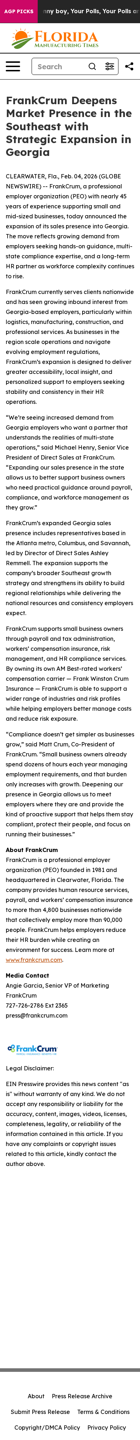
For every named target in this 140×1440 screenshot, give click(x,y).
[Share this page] (129, 66)
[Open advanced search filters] (109, 66)
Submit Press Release (40, 1411)
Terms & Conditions (103, 1411)
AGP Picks (18, 11)
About (36, 1396)
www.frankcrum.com (34, 959)
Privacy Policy (106, 1427)
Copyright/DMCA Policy (47, 1427)
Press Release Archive (82, 1396)
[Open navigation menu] (13, 66)
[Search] (92, 66)
